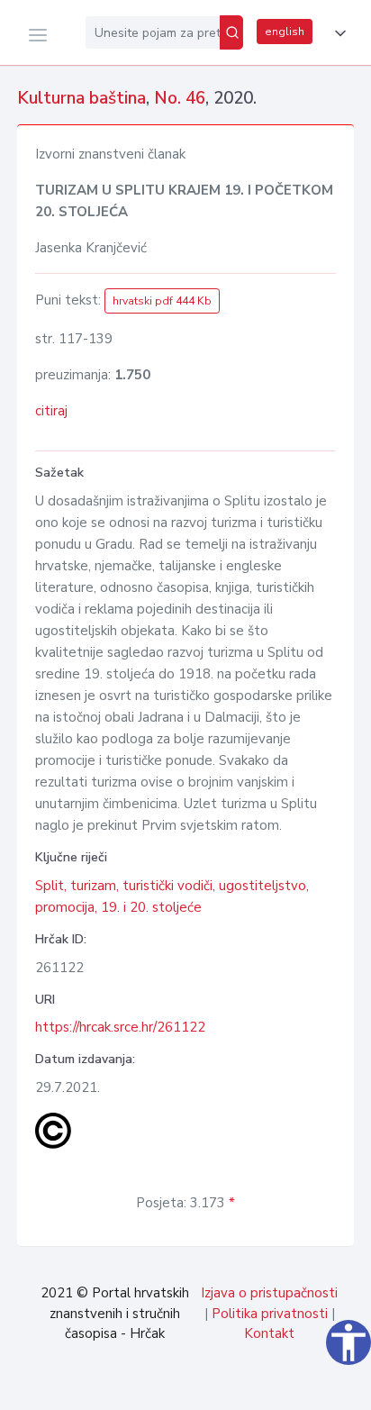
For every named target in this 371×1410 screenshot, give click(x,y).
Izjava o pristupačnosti (269, 1293)
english (284, 31)
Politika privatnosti (270, 1314)
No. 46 (179, 98)
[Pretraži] (231, 32)
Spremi (231, 1386)
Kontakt (269, 1333)
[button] (336, 33)
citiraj (51, 411)
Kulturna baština (81, 98)
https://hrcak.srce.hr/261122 (120, 1027)
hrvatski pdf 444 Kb (162, 301)
